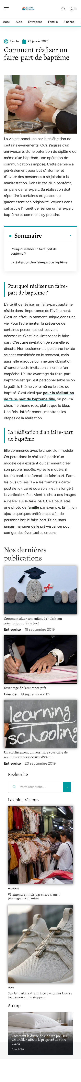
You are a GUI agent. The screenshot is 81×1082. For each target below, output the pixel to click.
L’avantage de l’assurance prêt (25, 687)
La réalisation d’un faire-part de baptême (39, 262)
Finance (10, 694)
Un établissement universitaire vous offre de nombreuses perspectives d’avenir (36, 754)
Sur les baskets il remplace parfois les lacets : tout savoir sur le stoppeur (40, 995)
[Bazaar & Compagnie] (28, 9)
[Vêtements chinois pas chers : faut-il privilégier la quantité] (40, 845)
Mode (11, 987)
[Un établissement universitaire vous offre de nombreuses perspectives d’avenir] (40, 724)
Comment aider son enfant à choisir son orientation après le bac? (33, 621)
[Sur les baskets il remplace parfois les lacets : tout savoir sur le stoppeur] (40, 944)
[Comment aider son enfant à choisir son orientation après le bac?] (40, 590)
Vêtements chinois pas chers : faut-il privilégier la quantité (34, 896)
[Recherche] (63, 9)
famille (33, 507)
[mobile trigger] (7, 9)
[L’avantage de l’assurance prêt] (40, 659)
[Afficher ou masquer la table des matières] (57, 235)
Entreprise (12, 629)
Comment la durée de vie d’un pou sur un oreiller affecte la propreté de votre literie (39, 1040)
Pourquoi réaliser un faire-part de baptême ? (34, 251)
